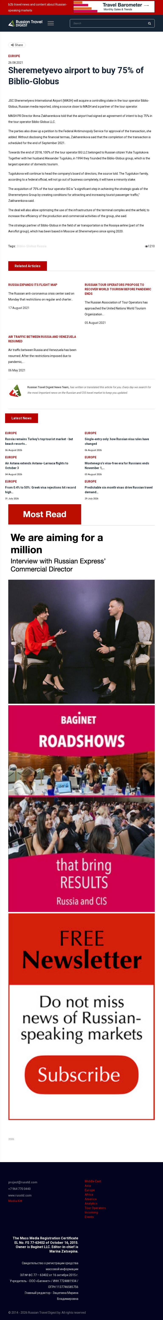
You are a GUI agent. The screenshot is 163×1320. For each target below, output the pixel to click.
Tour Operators (95, 1208)
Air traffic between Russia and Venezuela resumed (42, 339)
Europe (14, 56)
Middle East (93, 1181)
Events (89, 1217)
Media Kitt (15, 1201)
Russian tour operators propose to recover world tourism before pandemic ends (118, 289)
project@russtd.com (22, 1182)
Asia (88, 1185)
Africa (89, 1194)
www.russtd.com (20, 1195)
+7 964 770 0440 (19, 1189)
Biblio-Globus (26, 246)
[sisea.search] (149, 23)
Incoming (91, 1212)
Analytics (91, 1203)
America (91, 1199)
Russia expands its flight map (32, 284)
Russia (41, 246)
